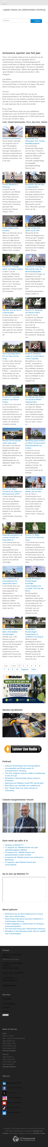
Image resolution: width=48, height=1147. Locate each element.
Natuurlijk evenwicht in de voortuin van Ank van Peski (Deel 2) (12, 537)
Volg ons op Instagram (14, 1097)
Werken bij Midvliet (8, 1004)
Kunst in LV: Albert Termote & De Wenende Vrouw (34, 537)
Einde (34, 669)
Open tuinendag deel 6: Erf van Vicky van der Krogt (11, 356)
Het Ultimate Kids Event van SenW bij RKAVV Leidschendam (34, 399)
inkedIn (14, 1083)
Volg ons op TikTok (13, 1107)
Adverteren (6, 1007)
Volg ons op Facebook (14, 1088)
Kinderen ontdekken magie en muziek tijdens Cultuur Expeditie (34, 356)
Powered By (24, 1139)
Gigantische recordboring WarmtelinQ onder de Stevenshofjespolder (35, 269)
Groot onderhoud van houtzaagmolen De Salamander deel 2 (10, 581)
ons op (12, 1102)
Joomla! (5, 1133)
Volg (8, 1102)
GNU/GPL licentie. (39, 1133)
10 (17, 669)
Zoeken (37, 21)
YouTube (18, 1102)
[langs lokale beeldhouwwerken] (24, 689)
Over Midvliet (6, 999)
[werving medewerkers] (24, 725)
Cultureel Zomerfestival (11, 138)
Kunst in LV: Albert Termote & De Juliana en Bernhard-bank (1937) (12, 491)
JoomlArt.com (37, 1131)
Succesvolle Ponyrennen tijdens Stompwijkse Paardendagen (12, 631)
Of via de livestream (9, 1051)
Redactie (5, 1015)
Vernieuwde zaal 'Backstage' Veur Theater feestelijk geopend (35, 140)
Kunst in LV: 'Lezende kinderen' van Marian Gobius (10, 399)
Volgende (24, 669)
